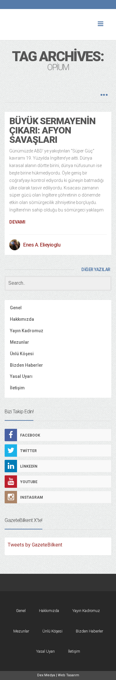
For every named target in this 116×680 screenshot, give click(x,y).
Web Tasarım (68, 675)
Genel (16, 307)
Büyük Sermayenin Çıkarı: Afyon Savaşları (52, 130)
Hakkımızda (22, 319)
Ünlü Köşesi (22, 353)
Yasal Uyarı (21, 376)
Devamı (17, 222)
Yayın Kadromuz (26, 330)
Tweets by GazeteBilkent (35, 545)
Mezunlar (19, 342)
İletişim (17, 387)
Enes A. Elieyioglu (41, 245)
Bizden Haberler (26, 365)
